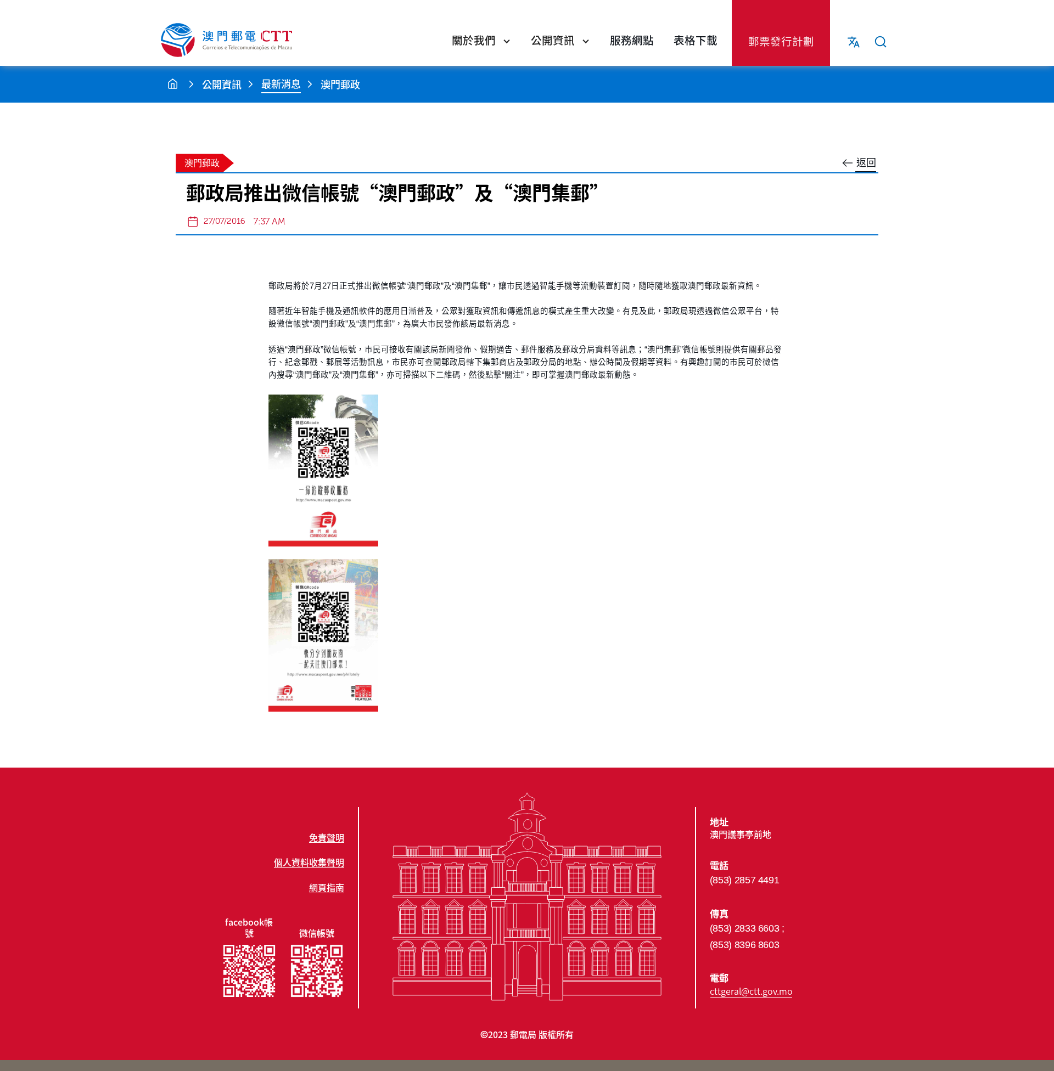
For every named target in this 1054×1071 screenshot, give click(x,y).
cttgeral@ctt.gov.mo (751, 990)
